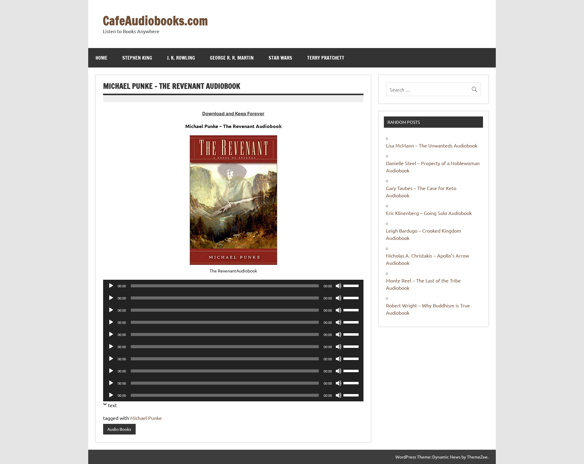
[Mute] (338, 286)
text (112, 405)
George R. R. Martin (232, 57)
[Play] (111, 286)
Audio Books (119, 429)
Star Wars (280, 57)
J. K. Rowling (181, 57)
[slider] (351, 285)
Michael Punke (146, 418)
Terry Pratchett (325, 57)
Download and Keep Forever (233, 113)
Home (101, 57)
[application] (233, 286)
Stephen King (137, 57)
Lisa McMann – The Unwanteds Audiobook (431, 145)
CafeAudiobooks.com (155, 20)
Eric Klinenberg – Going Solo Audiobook (429, 213)
